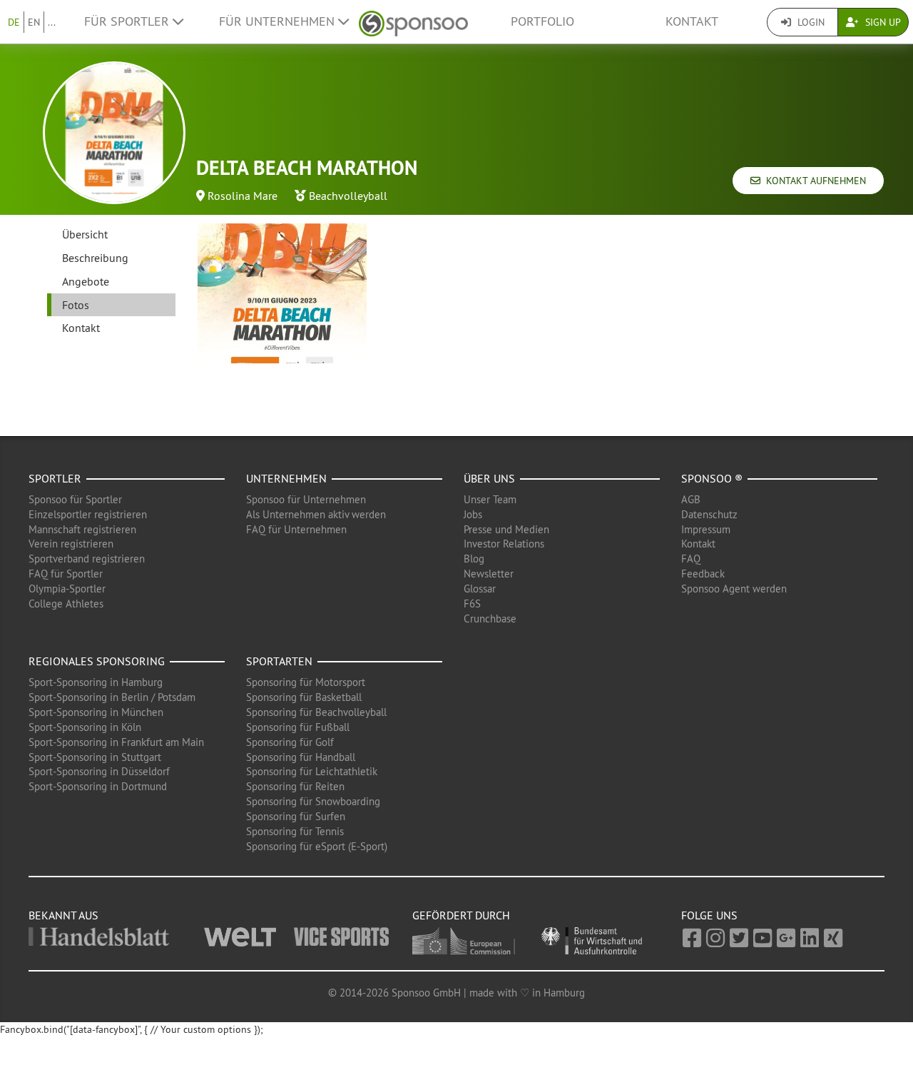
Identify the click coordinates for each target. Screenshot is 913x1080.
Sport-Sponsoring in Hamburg (96, 682)
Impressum (705, 529)
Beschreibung (95, 258)
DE (14, 22)
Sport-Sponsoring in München (96, 712)
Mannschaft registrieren (82, 529)
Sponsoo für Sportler (75, 499)
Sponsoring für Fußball (298, 727)
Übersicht (85, 234)
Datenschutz (709, 514)
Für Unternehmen (278, 21)
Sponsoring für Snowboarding (313, 801)
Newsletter (489, 573)
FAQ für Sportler (66, 573)
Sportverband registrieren (87, 558)
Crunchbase (490, 618)
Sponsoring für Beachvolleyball (316, 712)
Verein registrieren (71, 543)
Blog (474, 558)
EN (34, 22)
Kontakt (691, 21)
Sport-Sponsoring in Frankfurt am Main (116, 742)
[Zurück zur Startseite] (413, 21)
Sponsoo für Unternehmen (306, 499)
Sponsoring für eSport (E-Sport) (316, 846)
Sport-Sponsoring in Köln (85, 727)
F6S (472, 603)
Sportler (55, 478)
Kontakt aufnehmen (813, 180)
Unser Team (490, 499)
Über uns (489, 478)
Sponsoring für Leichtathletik (311, 771)
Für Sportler (128, 21)
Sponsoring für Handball (300, 757)
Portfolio (542, 21)
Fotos (75, 305)
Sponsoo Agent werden (734, 588)
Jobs (473, 514)
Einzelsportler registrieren (88, 514)
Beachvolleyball (348, 195)
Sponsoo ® (712, 478)
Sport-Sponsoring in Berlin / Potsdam (112, 697)
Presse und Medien (506, 529)
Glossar (480, 588)
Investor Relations (504, 543)
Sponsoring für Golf (290, 742)
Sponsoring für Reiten (295, 786)
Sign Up (881, 22)
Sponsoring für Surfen (295, 816)
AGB (690, 499)
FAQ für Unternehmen (296, 529)
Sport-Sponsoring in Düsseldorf (99, 771)
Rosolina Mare (242, 195)
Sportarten (279, 661)
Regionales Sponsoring (97, 661)
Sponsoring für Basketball (304, 697)
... (52, 22)
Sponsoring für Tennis (295, 831)
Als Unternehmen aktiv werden (316, 514)
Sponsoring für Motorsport (305, 682)
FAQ (690, 558)
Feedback (703, 573)
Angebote (85, 281)
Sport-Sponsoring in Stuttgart (95, 757)
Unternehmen (286, 478)
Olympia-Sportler (67, 588)
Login (810, 22)
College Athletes (66, 603)
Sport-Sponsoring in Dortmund (98, 786)
